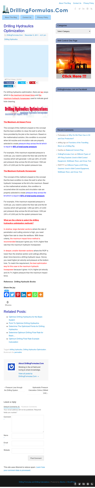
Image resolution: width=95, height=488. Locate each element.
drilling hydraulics (16, 349)
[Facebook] (75, 9)
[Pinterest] (18, 293)
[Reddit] (29, 293)
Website (6, 450)
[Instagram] (87, 9)
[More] (40, 293)
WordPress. (71, 482)
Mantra (62, 482)
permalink (18, 352)
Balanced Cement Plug (74, 150)
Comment (6, 418)
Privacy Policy (89, 3)
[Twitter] (79, 9)
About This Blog (65, 3)
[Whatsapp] (35, 293)
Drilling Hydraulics (10, 39)
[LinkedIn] (83, 9)
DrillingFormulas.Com (15, 35)
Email (6, 443)
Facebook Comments (29, 406)
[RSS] (91, 9)
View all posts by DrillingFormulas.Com (29, 375)
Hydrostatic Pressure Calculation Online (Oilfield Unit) (38, 390)
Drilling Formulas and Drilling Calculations (34, 482)
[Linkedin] (23, 293)
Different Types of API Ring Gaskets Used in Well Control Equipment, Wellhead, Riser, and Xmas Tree (74, 157)
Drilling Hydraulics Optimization (34, 349)
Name (6, 436)
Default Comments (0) (12, 406)
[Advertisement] (26, 61)
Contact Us (77, 3)
